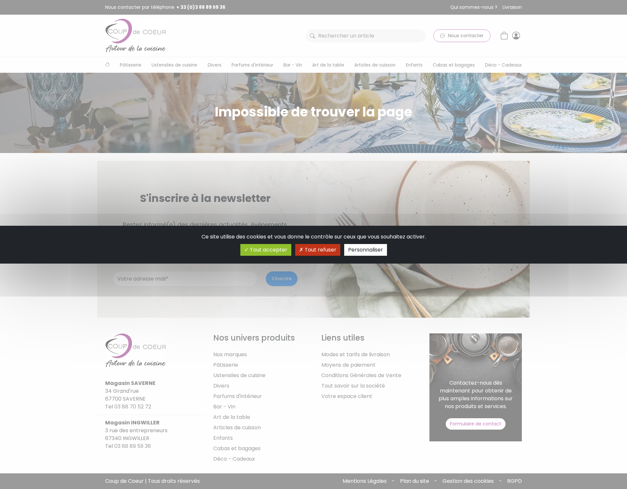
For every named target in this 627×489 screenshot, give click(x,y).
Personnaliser (365, 249)
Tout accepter (268, 249)
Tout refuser (319, 249)
